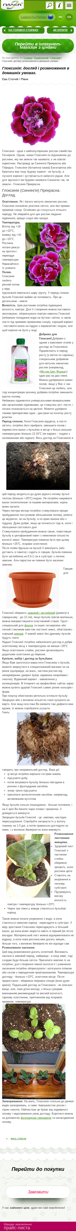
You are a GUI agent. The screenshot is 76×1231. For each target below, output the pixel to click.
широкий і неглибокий (41, 612)
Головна (28, 58)
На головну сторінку (23, 30)
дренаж (18, 633)
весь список (18, 1138)
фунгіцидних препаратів (36, 1117)
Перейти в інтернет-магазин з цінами (38, 46)
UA (69, 17)
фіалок (28, 625)
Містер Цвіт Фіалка (53, 371)
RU (60, 17)
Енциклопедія (41, 58)
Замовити (38, 1192)
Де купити (60, 30)
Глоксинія (55, 58)
